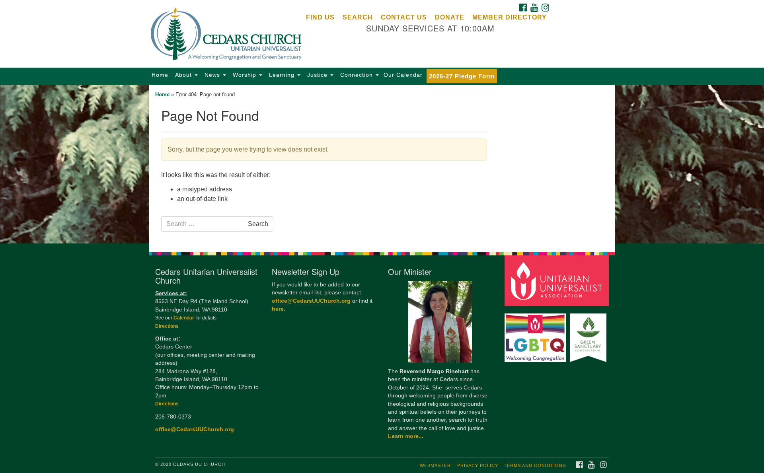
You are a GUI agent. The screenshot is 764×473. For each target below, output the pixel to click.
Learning (281, 75)
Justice (317, 75)
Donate (449, 17)
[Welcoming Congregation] (536, 334)
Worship (244, 75)
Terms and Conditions (535, 465)
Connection (356, 75)
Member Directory (509, 17)
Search (358, 17)
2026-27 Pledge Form (462, 76)
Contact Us (404, 17)
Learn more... (405, 436)
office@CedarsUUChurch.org (194, 429)
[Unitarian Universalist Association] (558, 280)
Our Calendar (403, 75)
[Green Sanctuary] (589, 334)
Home (160, 75)
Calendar (184, 318)
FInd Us (320, 17)
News (212, 75)
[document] (382, 164)
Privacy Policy (477, 465)
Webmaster (435, 465)
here (278, 309)
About (183, 75)
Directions (167, 326)
